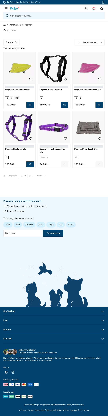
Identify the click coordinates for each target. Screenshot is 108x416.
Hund (8, 225)
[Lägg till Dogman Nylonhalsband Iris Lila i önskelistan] (65, 138)
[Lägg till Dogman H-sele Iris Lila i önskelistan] (30, 138)
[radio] (7, 98)
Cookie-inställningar (31, 405)
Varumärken (15, 25)
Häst (41, 225)
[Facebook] (6, 372)
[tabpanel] (54, 109)
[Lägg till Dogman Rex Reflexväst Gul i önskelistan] (30, 79)
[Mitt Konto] (86, 8)
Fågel (51, 225)
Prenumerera (53, 233)
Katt (18, 225)
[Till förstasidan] (4, 25)
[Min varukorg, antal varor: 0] (102, 8)
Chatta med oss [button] (49, 353)
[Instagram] (13, 372)
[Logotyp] (14, 8)
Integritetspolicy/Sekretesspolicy (53, 405)
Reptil (70, 225)
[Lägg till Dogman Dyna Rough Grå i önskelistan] (99, 138)
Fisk (61, 225)
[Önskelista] (94, 8)
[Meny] (6, 8)
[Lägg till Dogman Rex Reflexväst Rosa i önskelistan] (99, 79)
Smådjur (29, 225)
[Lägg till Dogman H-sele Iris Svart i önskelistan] (65, 79)
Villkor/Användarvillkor (75, 405)
